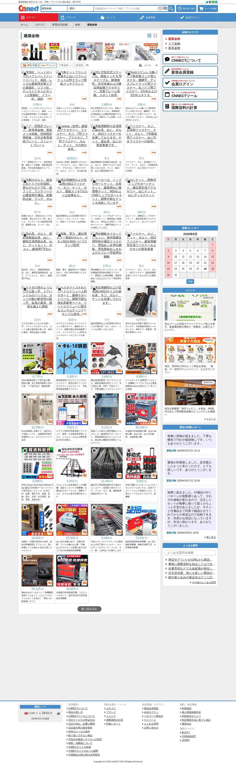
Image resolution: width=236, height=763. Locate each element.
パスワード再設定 (153, 716)
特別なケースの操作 (79, 731)
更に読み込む (89, 608)
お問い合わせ (151, 727)
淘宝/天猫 (32, 65)
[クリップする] (25, 74)
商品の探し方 (75, 712)
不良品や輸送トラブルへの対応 (85, 739)
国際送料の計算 (114, 720)
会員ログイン (151, 712)
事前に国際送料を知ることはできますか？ (192, 564)
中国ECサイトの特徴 (79, 747)
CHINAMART (189, 736)
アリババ (50, 65)
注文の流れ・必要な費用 (81, 723)
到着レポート (113, 723)
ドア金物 (174, 43)
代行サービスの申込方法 (81, 720)
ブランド (111, 712)
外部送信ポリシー (191, 716)
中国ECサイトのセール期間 (83, 751)
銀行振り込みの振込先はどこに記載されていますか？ (192, 577)
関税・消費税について (80, 743)
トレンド (111, 716)
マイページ (150, 720)
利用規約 (186, 708)
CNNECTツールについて (81, 716)
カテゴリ (111, 708)
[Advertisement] (89, 642)
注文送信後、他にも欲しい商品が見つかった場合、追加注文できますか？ (192, 573)
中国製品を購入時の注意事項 (84, 754)
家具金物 (174, 48)
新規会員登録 (151, 708)
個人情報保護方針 (191, 712)
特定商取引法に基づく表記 (196, 720)
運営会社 (186, 723)
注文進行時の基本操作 (80, 727)
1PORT (186, 740)
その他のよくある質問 (204, 582)
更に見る (211, 537)
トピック (211, 419)
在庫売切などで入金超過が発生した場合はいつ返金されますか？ (192, 568)
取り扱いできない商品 (80, 735)
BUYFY (186, 732)
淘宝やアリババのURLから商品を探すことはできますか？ (192, 559)
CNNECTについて (78, 708)
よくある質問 (151, 723)
